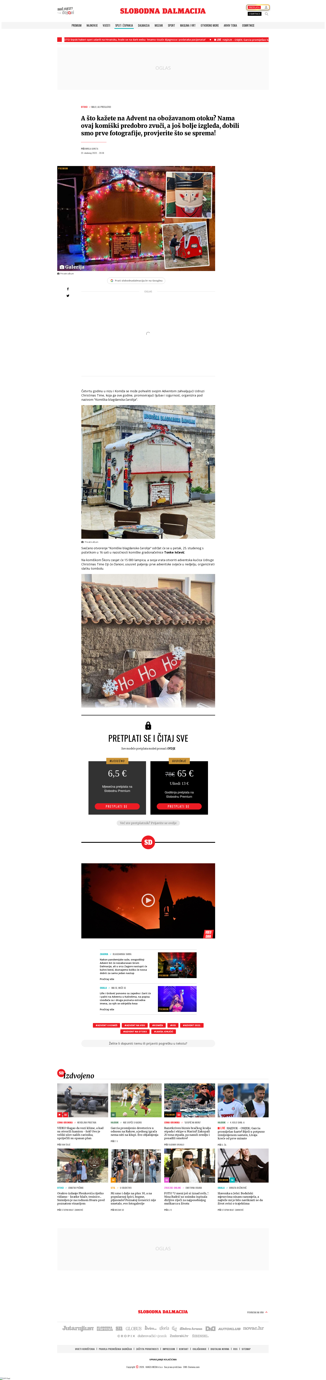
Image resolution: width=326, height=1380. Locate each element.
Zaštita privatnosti (147, 1349)
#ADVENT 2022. (192, 1025)
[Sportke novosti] (119, 1328)
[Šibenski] (200, 1335)
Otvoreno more (210, 25)
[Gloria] (164, 1328)
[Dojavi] (65, 11)
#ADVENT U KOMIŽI (106, 1025)
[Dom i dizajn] (210, 1328)
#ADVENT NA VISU (134, 1025)
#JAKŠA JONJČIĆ (163, 1031)
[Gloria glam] (174, 1328)
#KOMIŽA (157, 1025)
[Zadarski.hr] (179, 1335)
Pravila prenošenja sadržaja (115, 1349)
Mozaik (159, 25)
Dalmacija (144, 25)
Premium (77, 25)
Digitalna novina (220, 1349)
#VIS (173, 1025)
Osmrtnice (248, 25)
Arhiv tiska (230, 25)
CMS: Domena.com (191, 1367)
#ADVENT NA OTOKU (135, 1031)
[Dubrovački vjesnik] (152, 1335)
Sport (171, 25)
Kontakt (183, 1349)
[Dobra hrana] (191, 1328)
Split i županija (124, 25)
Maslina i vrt (188, 25)
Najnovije (92, 25)
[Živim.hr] (150, 1328)
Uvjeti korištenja (85, 1349)
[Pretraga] (266, 14)
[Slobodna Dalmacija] (163, 11)
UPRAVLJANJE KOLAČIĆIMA (163, 1359)
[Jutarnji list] (78, 1328)
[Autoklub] (229, 1328)
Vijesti (106, 25)
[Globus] (133, 1328)
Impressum (169, 1349)
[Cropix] (126, 1335)
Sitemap (246, 1349)
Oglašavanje (199, 1349)
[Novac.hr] (253, 1328)
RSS (235, 1349)
